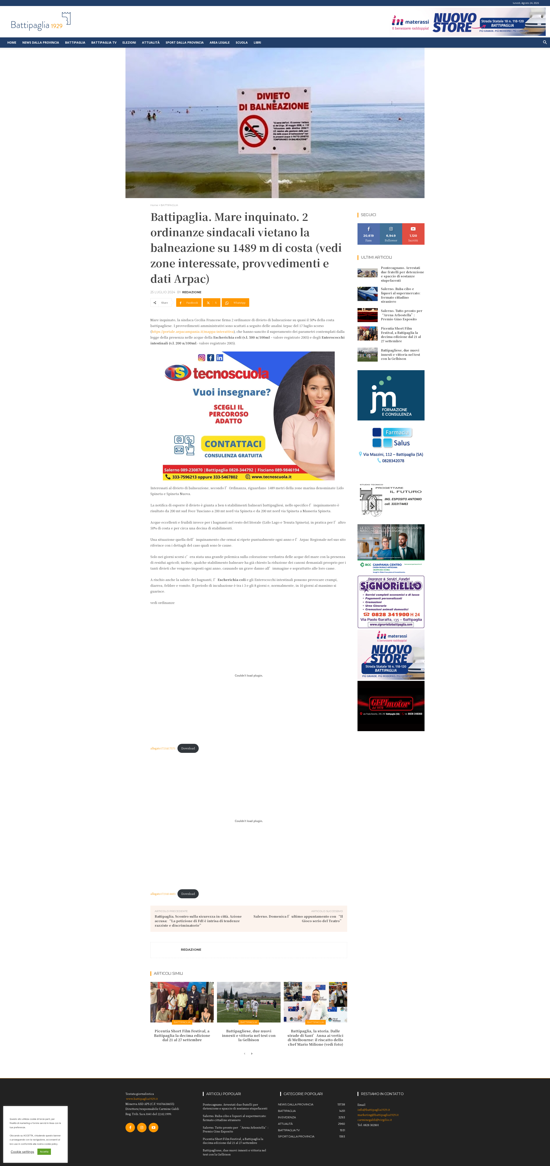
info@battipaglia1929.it (374, 1110)
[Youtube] (153, 1127)
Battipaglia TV (103, 42)
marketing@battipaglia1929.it (378, 1115)
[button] (545, 43)
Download (188, 748)
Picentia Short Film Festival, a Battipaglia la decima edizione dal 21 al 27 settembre (182, 1035)
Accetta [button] (44, 1151)
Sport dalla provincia (185, 42)
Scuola (242, 42)
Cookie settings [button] (22, 1152)
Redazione (191, 292)
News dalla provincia (40, 42)
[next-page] (251, 1054)
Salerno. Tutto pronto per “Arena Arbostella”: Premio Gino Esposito (401, 315)
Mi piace (368, 224)
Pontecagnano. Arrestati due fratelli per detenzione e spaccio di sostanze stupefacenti (402, 274)
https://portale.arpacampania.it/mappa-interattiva (193, 331)
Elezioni (129, 42)
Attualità (151, 42)
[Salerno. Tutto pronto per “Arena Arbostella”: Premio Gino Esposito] (368, 315)
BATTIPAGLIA (169, 205)
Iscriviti (413, 224)
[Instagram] (142, 1127)
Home (11, 42)
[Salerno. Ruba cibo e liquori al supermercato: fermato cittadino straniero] (368, 294)
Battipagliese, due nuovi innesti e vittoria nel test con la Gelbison (249, 1035)
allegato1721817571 (163, 748)
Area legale (220, 42)
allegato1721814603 (163, 894)
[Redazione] (166, 950)
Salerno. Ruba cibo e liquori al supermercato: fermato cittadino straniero (400, 295)
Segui (391, 224)
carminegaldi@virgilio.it (375, 1120)
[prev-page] (244, 1054)
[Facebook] (130, 1127)
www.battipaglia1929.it (142, 1099)
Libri (257, 42)
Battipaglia (75, 42)
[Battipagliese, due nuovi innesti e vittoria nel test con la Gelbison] (248, 1002)
